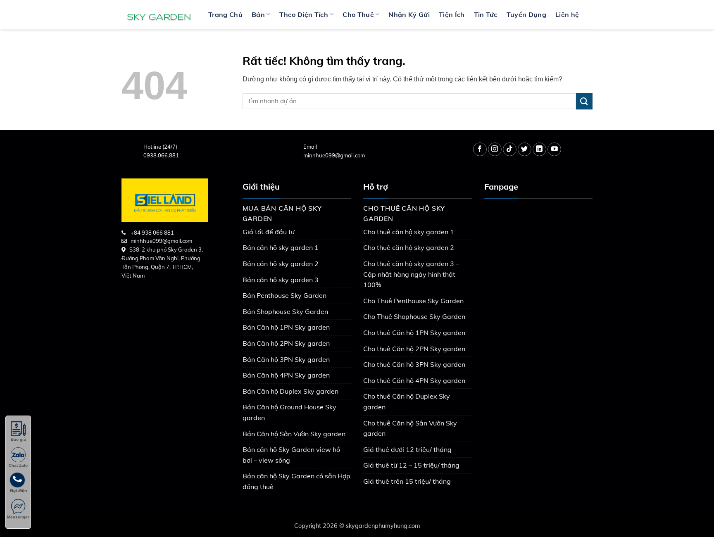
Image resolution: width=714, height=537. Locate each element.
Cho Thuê (358, 14)
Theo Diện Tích (303, 14)
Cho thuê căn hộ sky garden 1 (408, 232)
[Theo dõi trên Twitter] (524, 149)
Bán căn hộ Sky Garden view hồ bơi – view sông (291, 454)
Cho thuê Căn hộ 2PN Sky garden (414, 349)
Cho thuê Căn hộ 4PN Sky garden (414, 380)
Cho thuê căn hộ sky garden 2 (408, 247)
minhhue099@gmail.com (334, 155)
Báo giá (18, 439)
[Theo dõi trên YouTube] (554, 149)
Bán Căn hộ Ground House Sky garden (289, 412)
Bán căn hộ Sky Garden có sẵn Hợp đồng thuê (296, 481)
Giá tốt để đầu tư (269, 232)
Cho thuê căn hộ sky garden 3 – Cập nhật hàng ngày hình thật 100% (411, 274)
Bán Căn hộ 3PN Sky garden (286, 359)
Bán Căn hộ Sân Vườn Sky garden (294, 434)
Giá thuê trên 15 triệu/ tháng (407, 481)
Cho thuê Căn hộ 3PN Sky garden (414, 364)
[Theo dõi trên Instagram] (495, 149)
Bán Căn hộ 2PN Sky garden (286, 343)
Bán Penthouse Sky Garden (284, 295)
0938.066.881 (161, 155)
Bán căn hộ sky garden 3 (281, 280)
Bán (258, 14)
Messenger (18, 517)
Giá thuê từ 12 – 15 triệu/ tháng (411, 465)
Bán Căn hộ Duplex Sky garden (290, 391)
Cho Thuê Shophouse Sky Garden (414, 316)
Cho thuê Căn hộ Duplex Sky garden (406, 401)
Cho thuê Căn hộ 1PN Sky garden (414, 332)
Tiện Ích (452, 14)
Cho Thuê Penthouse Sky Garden (413, 301)
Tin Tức (485, 14)
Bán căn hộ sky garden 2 (281, 263)
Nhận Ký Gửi (409, 14)
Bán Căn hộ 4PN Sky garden (286, 375)
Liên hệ (567, 14)
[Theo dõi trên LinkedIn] (539, 149)
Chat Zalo (18, 465)
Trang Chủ (225, 14)
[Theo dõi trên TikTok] (509, 149)
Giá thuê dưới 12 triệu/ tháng (407, 449)
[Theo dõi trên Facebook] (480, 149)
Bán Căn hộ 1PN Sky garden (286, 327)
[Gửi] (584, 101)
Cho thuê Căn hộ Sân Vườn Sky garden (410, 428)
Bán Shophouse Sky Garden (285, 311)
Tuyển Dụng (526, 14)
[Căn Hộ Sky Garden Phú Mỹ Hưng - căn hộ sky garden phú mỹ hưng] (158, 14)
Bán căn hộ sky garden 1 (281, 247)
